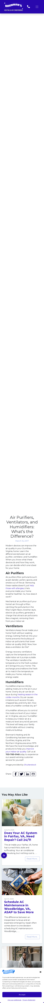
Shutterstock (30, 765)
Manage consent (4, 855)
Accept (22, 995)
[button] (40, 972)
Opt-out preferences (14, 1000)
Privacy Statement (29, 1000)
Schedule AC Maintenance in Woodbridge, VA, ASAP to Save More (19, 907)
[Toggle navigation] (37, 6)
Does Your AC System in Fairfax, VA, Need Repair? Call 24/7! (20, 836)
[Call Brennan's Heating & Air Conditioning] (28, 6)
